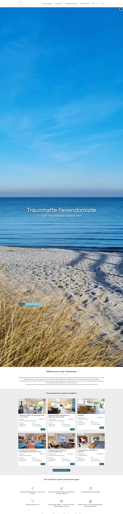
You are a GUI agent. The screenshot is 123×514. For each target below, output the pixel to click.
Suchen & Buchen (47, 3)
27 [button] (81, 399)
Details (43, 429)
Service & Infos (84, 3)
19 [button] (22, 399)
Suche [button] (21, 304)
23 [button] (81, 434)
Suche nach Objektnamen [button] (33, 304)
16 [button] (51, 434)
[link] (96, 3)
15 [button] (51, 399)
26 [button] (22, 434)
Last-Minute (58, 3)
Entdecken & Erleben (71, 3)
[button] (120, 9)
